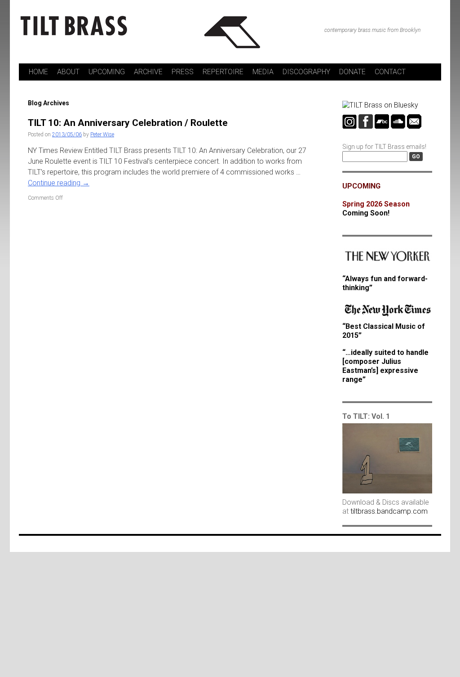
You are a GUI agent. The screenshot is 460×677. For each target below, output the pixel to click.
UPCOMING (106, 71)
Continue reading (58, 183)
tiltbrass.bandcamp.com (389, 511)
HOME (38, 71)
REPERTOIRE (223, 71)
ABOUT (68, 71)
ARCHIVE (148, 71)
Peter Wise (102, 134)
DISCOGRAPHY (306, 71)
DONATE (352, 71)
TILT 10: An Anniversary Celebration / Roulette (128, 122)
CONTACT (390, 71)
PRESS (183, 71)
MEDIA (263, 71)
